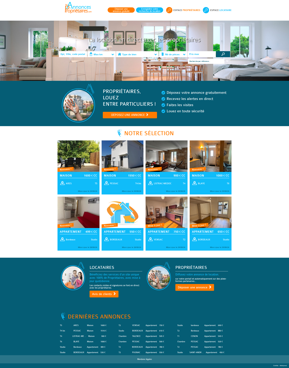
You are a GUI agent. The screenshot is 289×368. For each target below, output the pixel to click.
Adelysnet (283, 365)
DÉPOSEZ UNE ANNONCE (128, 115)
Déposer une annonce (193, 287)
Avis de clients (102, 294)
